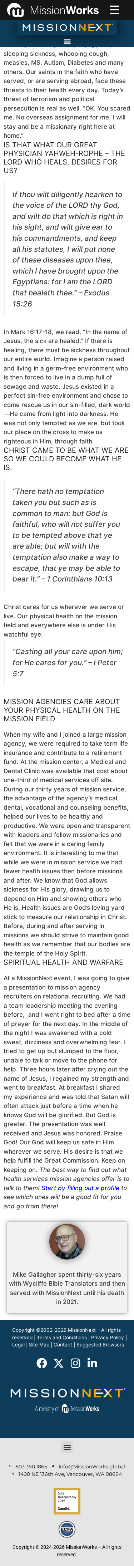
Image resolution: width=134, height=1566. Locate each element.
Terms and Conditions (62, 1337)
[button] (67, 41)
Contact (63, 1344)
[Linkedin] (92, 1363)
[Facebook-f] (41, 1363)
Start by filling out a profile (80, 1188)
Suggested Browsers (100, 1344)
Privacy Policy (107, 1337)
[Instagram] (75, 1363)
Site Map (39, 1344)
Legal (18, 1344)
